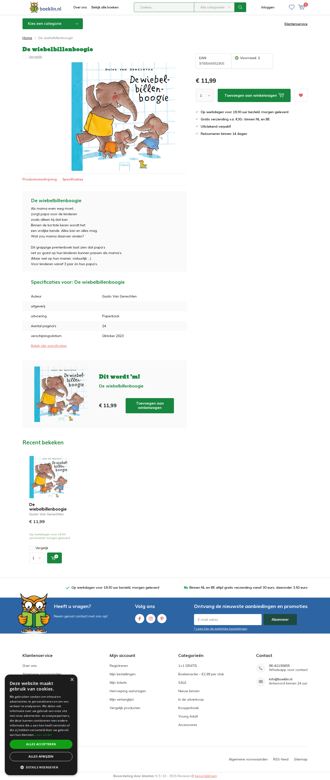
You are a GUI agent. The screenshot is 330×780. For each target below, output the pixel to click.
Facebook (139, 618)
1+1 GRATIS (187, 665)
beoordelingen (206, 776)
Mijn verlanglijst (122, 699)
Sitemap (301, 759)
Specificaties (72, 179)
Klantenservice (296, 24)
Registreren (119, 665)
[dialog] (41, 725)
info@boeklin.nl (280, 679)
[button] (41, 767)
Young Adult (188, 716)
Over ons (80, 7)
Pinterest (161, 618)
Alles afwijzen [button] (41, 756)
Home (27, 38)
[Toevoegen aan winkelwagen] (54, 557)
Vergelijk (42, 548)
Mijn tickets (118, 682)
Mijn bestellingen (123, 674)
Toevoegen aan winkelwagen (150, 405)
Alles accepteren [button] (41, 744)
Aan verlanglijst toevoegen (301, 95)
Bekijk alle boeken (105, 7)
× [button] (72, 680)
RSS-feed (280, 759)
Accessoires (187, 725)
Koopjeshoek (188, 708)
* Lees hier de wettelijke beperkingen (220, 628)
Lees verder (43, 735)
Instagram (150, 618)
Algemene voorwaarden (41, 674)
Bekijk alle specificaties (49, 346)
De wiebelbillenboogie (48, 506)
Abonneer (280, 619)
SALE (182, 682)
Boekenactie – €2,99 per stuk (201, 674)
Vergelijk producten (125, 708)
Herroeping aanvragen (128, 691)
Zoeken (240, 7)
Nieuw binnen (189, 691)
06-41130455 (279, 666)
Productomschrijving (39, 179)
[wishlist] (291, 7)
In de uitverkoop (191, 699)
